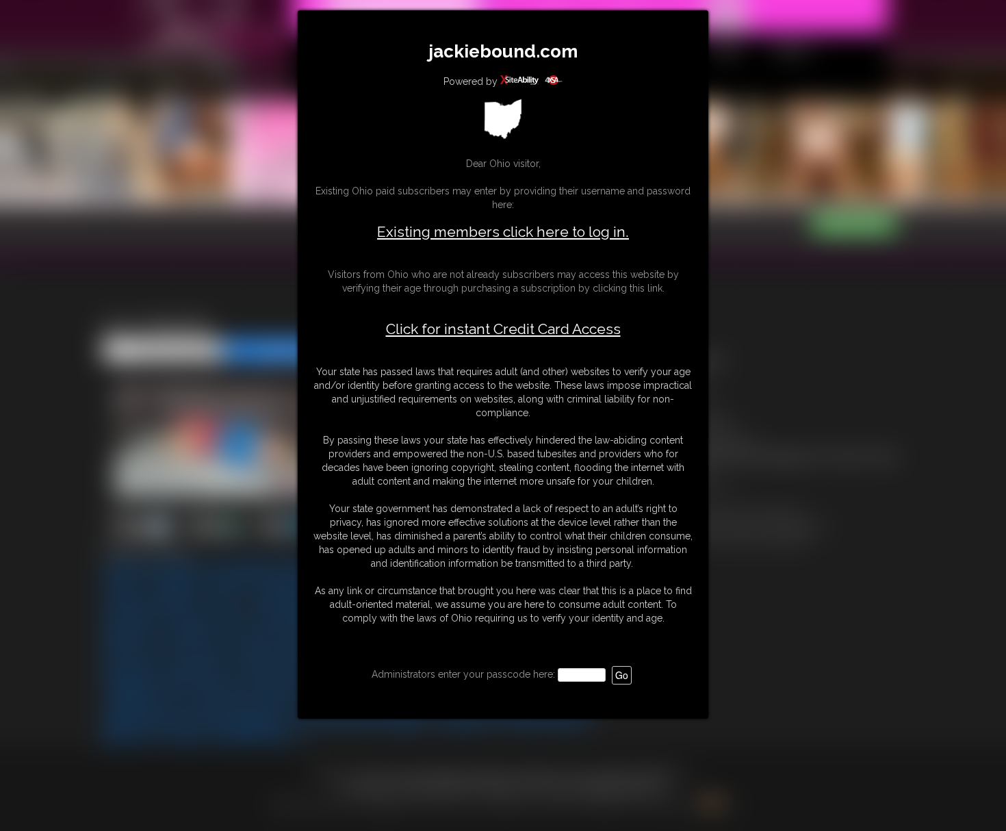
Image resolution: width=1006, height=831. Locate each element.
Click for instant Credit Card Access (503, 329)
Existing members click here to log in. (503, 231)
